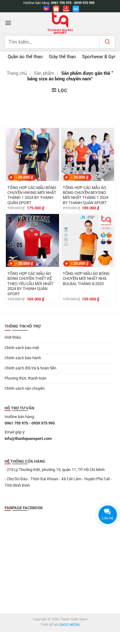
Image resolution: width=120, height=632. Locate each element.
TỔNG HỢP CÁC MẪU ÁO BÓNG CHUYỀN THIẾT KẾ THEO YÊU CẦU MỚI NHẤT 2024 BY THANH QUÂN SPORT (30, 283)
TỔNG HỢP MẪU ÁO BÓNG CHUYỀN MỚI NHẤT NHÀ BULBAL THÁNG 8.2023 (86, 278)
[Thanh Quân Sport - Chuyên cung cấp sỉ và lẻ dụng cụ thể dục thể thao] (60, 23)
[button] (8, 23)
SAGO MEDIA (69, 625)
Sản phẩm (44, 73)
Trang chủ (17, 73)
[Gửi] (107, 42)
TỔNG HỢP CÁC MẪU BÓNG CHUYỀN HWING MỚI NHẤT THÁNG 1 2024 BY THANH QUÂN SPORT (31, 195)
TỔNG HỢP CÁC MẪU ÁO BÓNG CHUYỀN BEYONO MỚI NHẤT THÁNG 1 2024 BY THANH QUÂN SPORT (85, 195)
